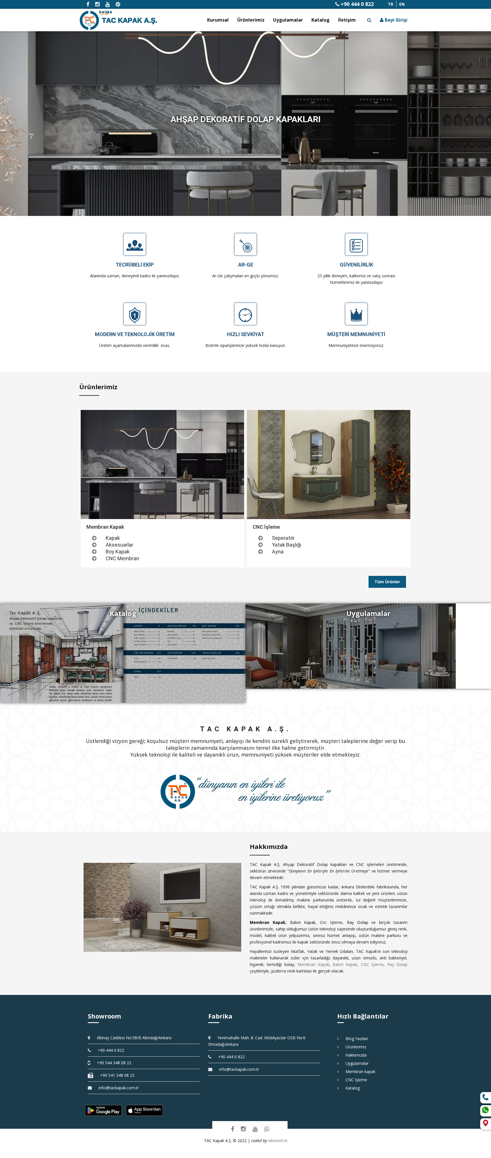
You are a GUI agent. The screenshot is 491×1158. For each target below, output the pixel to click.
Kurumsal (218, 20)
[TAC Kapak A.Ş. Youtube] (255, 1128)
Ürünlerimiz (251, 20)
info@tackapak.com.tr (119, 1087)
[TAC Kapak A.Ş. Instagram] (243, 1128)
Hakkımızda (354, 1055)
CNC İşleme (372, 964)
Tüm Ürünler (387, 581)
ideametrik (277, 1140)
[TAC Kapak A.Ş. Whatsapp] (266, 1128)
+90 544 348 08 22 (112, 1062)
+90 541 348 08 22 (115, 1075)
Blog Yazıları (355, 1038)
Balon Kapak (345, 964)
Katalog (320, 20)
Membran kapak (358, 1071)
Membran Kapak (313, 964)
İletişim (347, 20)
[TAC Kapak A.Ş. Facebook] (232, 1128)
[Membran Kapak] (162, 464)
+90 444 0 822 (356, 4)
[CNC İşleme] (328, 464)
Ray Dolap (397, 964)
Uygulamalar (288, 20)
